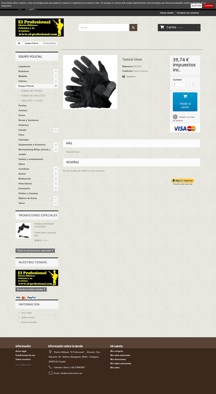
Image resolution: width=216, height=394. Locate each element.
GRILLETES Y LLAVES (32, 100)
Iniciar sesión (166, 13)
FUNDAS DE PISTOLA (32, 91)
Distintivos (24, 71)
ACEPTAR (196, 6)
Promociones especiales (38, 215)
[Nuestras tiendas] (36, 278)
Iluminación (24, 188)
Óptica (22, 164)
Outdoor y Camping (28, 193)
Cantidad (177, 80)
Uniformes (24, 125)
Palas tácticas (25, 183)
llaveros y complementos (31, 159)
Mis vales (115, 367)
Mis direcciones (118, 359)
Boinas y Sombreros (29, 120)
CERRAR (208, 6)
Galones (23, 81)
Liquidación (24, 66)
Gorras (22, 115)
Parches (22, 105)
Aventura (23, 110)
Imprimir (131, 76)
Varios (22, 203)
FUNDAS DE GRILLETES (33, 96)
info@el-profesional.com (71, 373)
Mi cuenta (116, 346)
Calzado (22, 130)
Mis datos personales (120, 363)
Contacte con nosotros (188, 13)
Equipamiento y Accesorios (32, 144)
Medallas (23, 76)
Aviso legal (26, 313)
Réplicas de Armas (28, 198)
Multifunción (25, 179)
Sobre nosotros (28, 317)
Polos (21, 135)
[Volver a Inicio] (19, 43)
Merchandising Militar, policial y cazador (34, 151)
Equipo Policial (26, 86)
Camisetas (24, 140)
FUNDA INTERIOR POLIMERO (44, 225)
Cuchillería (24, 169)
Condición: (127, 71)
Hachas (22, 174)
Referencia (127, 66)
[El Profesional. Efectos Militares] (44, 27)
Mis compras (116, 351)
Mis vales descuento (120, 355)
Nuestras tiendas (33, 262)
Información (29, 304)
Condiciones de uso (25, 355)
